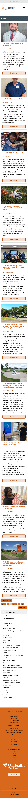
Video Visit (5, 692)
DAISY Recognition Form (8, 628)
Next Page (22, 607)
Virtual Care (5, 695)
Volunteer (4, 700)
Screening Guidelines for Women (11, 682)
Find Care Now (6, 640)
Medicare (4, 652)
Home (2, 15)
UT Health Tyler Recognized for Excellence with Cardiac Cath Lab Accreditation (13, 267)
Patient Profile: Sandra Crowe (14, 152)
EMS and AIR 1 (6, 635)
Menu (24, 8)
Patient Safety (6, 672)
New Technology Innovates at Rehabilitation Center (12, 443)
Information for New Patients (10, 647)
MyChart (4, 657)
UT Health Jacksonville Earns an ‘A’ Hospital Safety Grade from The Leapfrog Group (13, 563)
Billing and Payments (8, 618)
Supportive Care (6, 685)
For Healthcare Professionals (14, 711)
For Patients (14, 744)
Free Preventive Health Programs (11, 645)
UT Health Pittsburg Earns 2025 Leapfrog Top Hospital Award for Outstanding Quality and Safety (13, 385)
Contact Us (15, 1)
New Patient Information (8, 660)
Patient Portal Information (9, 670)
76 (22, 604)
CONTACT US (14, 774)
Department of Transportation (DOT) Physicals (12, 632)
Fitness (4, 642)
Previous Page (6, 600)
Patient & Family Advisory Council (11, 665)
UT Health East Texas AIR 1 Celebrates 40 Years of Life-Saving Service (14, 208)
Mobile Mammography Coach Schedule (12, 655)
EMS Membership (7, 637)
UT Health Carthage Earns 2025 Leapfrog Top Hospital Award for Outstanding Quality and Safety (13, 326)
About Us (4, 616)
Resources (5, 677)
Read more (18, 73)
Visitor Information (7, 697)
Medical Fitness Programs (9, 650)
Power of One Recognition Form (10, 675)
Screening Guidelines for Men (10, 680)
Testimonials (5, 687)
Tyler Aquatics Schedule (8, 690)
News (3, 662)
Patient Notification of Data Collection (12, 667)
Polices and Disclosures (14, 725)
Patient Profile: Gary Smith (14, 99)
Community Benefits (7, 623)
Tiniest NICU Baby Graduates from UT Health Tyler (13, 507)
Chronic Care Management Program (11, 621)
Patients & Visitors (9, 15)
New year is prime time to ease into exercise (12, 44)
